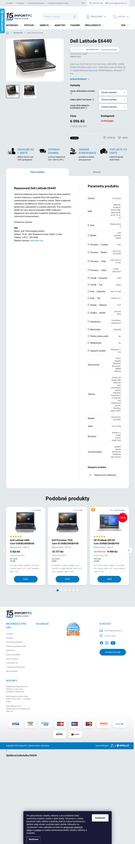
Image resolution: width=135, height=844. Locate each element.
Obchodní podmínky (36, 3)
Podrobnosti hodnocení (108, 50)
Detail (25, 579)
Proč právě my (12, 663)
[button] (58, 590)
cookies (37, 830)
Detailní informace (78, 79)
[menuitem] (13, 25)
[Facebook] (101, 642)
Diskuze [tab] (97, 172)
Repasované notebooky (105, 475)
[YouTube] (113, 642)
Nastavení (33, 839)
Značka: (75, 57)
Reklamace (10, 650)
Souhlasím (100, 818)
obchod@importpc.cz (113, 631)
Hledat (74, 17)
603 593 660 (110, 636)
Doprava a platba (13, 654)
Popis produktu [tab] (37, 172)
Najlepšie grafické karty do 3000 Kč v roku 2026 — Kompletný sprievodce (17, 689)
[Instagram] (107, 642)
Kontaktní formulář (112, 652)
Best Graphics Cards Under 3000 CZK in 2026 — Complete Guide (18, 699)
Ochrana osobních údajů (58, 3)
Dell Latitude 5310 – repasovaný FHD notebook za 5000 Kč (18, 708)
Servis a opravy (12, 659)
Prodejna (20, 3)
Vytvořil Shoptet (102, 746)
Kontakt (9, 3)
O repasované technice (15, 667)
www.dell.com (36, 240)
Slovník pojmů (11, 671)
